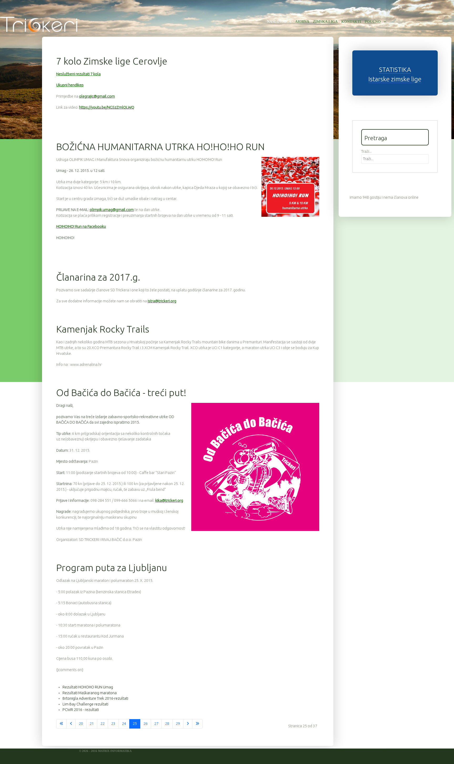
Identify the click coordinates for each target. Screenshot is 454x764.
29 (178, 723)
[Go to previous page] (71, 724)
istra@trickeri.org (162, 301)
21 (92, 723)
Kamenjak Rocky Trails (102, 329)
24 (124, 723)
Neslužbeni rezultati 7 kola (78, 74)
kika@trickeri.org (169, 500)
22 (102, 723)
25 (135, 723)
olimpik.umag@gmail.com (112, 210)
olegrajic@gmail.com (97, 96)
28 (167, 723)
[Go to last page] (197, 724)
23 (113, 723)
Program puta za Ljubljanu (111, 567)
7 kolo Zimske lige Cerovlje (111, 61)
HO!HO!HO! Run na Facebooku (81, 226)
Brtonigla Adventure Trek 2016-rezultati (95, 698)
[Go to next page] (187, 724)
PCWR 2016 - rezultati (81, 710)
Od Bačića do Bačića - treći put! (121, 392)
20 (81, 723)
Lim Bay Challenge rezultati (85, 704)
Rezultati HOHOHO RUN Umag (88, 687)
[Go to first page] (61, 724)
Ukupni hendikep (70, 85)
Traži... (366, 151)
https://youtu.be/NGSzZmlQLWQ (106, 107)
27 (156, 723)
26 (145, 723)
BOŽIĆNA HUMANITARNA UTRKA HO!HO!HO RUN (160, 146)
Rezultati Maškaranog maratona (90, 693)
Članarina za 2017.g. (98, 277)
